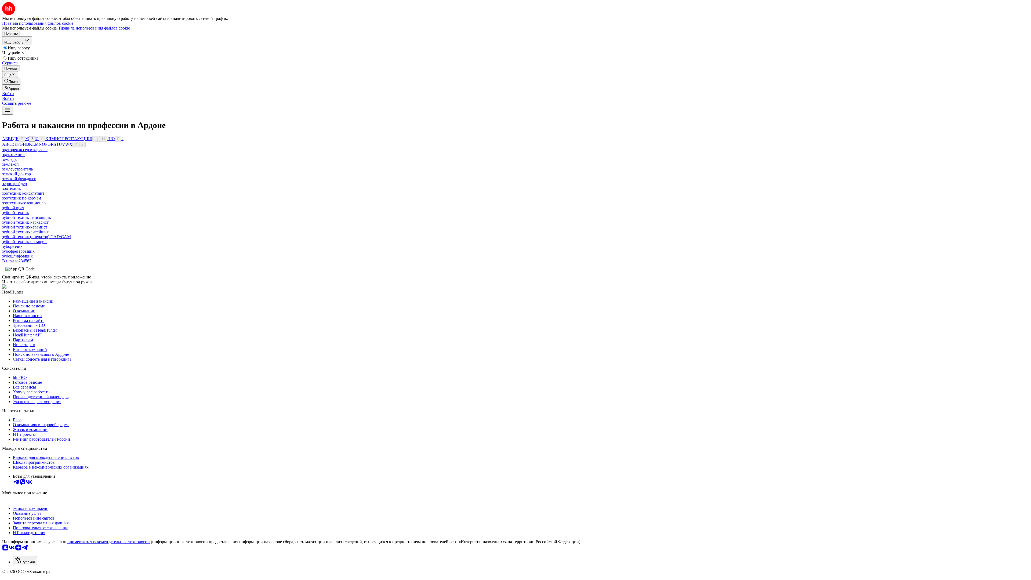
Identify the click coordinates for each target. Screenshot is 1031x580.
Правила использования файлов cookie (94, 28)
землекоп (10, 164)
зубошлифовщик (17, 256)
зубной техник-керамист (24, 227)
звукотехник (13, 154)
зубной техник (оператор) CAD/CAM (36, 236)
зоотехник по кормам (21, 198)
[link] (11, 81)
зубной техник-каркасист (25, 222)
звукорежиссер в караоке (25, 149)
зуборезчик (12, 246)
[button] (8, 93)
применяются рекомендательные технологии (108, 541)
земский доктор (16, 174)
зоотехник (11, 188)
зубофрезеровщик (18, 251)
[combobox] (25, 560)
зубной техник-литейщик (25, 232)
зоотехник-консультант (23, 193)
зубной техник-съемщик (24, 241)
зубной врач (13, 207)
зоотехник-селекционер (24, 203)
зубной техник (15, 212)
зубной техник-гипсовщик (26, 217)
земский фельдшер (19, 178)
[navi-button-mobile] (7, 110)
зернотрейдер (14, 183)
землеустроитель (17, 169)
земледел (10, 159)
